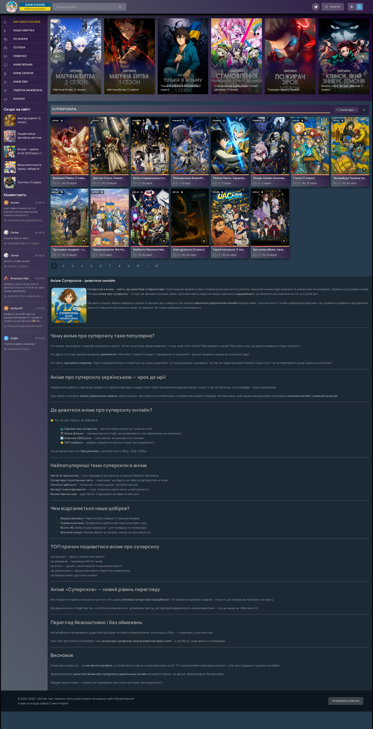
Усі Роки (19, 47)
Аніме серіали (23, 73)
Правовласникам (345, 701)
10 (138, 266)
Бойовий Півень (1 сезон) (23, 243)
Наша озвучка (23, 30)
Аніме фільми (22, 64)
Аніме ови (20, 81)
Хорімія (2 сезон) (19, 349)
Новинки (19, 56)
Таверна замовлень (28, 90)
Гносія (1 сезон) (18, 266)
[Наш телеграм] (316, 7)
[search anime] (120, 7)
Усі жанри (20, 39)
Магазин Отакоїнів (26, 22)
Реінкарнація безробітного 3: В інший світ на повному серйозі (26, 220)
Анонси (19, 98)
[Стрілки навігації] (57, 56)
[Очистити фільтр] (364, 110)
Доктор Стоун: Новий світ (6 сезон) (26, 296)
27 (156, 266)
